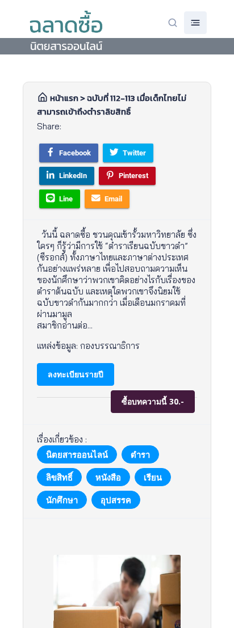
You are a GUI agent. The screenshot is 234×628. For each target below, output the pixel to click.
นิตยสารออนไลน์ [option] (77, 454)
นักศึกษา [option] (62, 499)
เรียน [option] (153, 477)
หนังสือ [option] (108, 477)
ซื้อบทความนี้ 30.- (153, 401)
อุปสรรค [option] (116, 499)
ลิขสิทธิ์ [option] (59, 477)
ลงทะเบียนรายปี (75, 374)
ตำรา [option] (140, 454)
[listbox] (117, 477)
